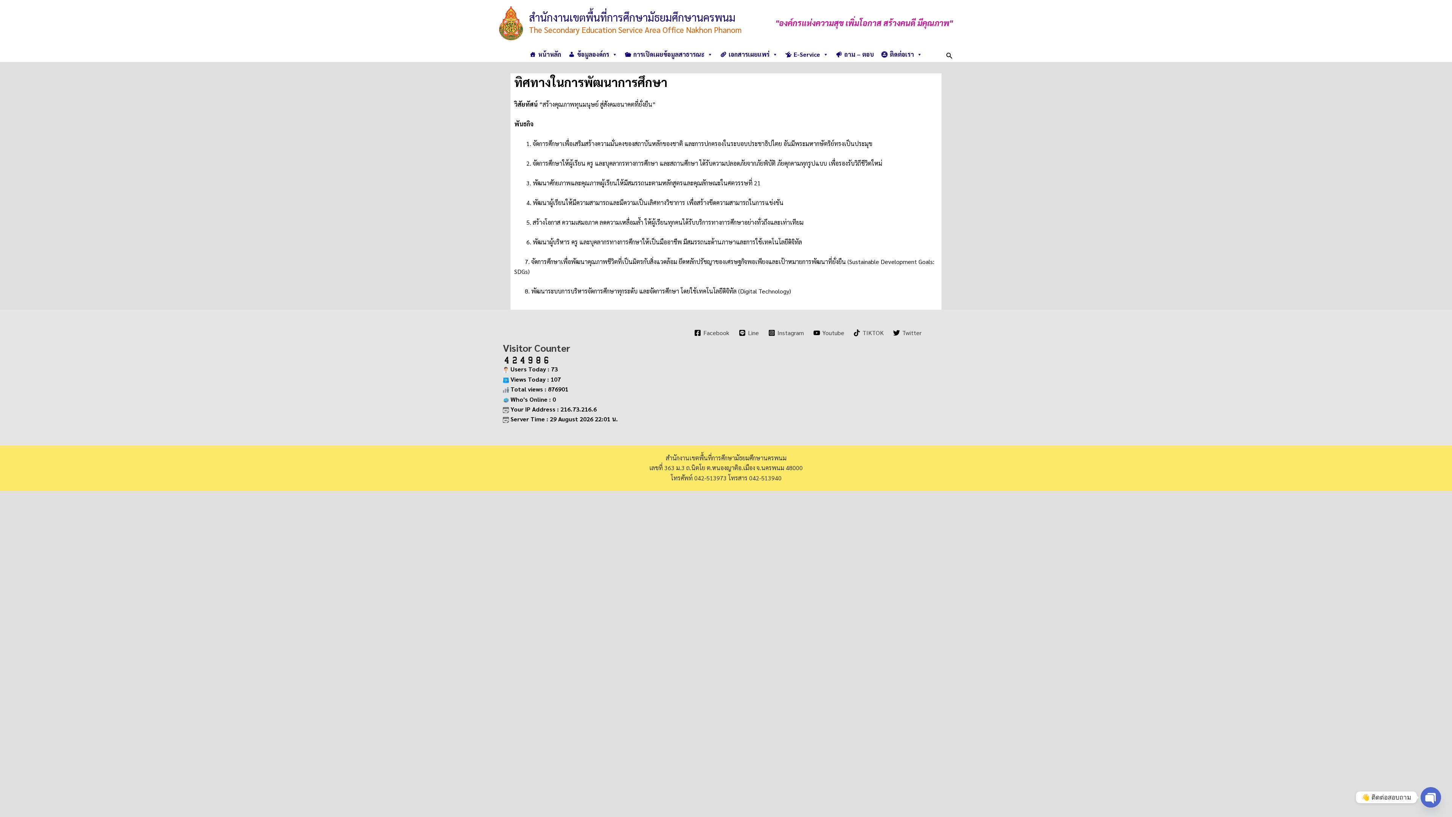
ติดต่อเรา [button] (902, 54)
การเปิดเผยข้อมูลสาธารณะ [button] (668, 54)
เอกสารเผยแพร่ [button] (749, 54)
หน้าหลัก (549, 54)
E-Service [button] (807, 54)
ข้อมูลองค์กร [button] (593, 54)
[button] (949, 54)
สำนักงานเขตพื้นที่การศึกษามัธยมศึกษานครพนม (632, 17)
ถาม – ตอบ (859, 54)
